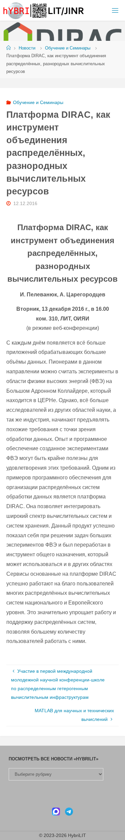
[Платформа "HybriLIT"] (44, 10)
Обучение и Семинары (67, 48)
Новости (27, 48)
